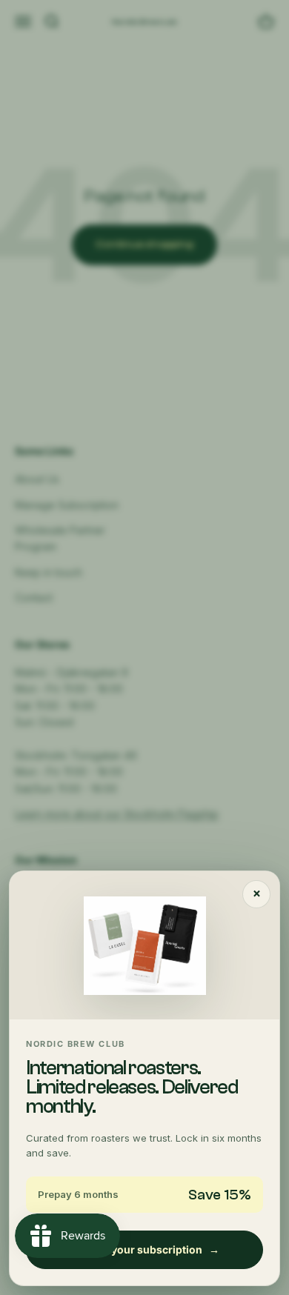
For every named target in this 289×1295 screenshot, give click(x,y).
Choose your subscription (144, 1249)
